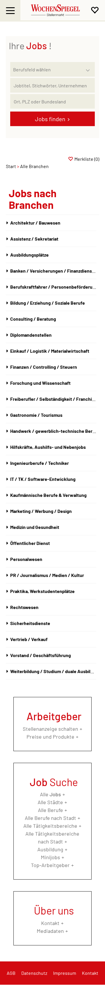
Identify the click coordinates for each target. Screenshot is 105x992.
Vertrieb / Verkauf (29, 639)
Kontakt (50, 923)
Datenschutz (34, 973)
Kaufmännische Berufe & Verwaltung (48, 495)
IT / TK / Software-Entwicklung (43, 479)
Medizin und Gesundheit (34, 527)
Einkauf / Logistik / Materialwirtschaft (49, 351)
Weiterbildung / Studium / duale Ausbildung (55, 671)
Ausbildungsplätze (29, 254)
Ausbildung (50, 849)
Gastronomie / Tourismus (36, 415)
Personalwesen (26, 559)
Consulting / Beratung (33, 319)
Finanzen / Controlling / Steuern (43, 367)
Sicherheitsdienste (30, 623)
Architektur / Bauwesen (35, 222)
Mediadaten (50, 931)
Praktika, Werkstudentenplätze (42, 591)
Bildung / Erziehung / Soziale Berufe (47, 303)
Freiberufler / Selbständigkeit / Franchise (53, 399)
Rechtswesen (24, 607)
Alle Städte (50, 802)
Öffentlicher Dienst (30, 543)
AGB (11, 973)
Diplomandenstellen (31, 335)
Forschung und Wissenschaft (40, 383)
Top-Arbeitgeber (50, 865)
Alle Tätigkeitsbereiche (50, 825)
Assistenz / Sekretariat (34, 238)
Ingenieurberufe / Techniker (39, 463)
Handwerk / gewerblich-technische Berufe (54, 431)
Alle (50, 794)
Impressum (64, 973)
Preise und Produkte (50, 736)
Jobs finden (50, 118)
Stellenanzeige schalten (50, 729)
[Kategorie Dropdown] (89, 68)
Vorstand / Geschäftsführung (40, 655)
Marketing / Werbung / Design (41, 511)
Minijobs (50, 857)
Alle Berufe (50, 810)
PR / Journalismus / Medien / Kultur (47, 575)
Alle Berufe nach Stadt (50, 818)
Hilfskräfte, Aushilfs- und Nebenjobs (48, 447)
